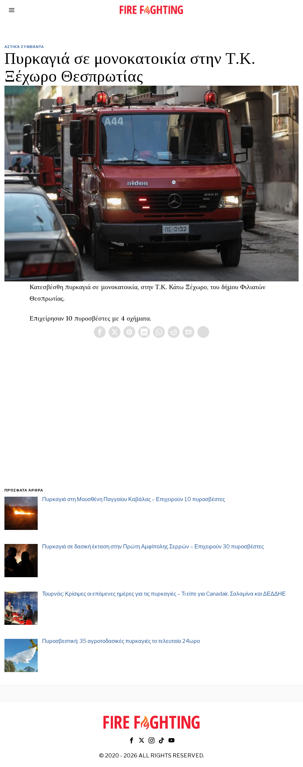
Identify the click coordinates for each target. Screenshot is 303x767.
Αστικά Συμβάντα (24, 46)
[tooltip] (100, 332)
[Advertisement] (151, 421)
